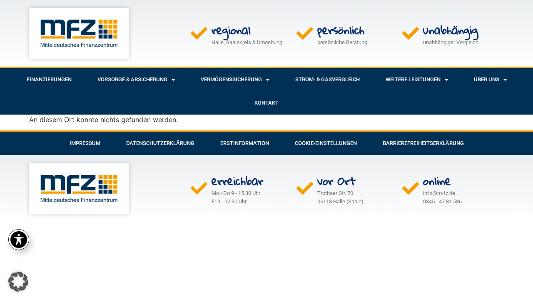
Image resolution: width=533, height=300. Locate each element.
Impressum (85, 143)
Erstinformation (244, 143)
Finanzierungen (49, 79)
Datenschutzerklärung (160, 143)
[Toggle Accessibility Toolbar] (19, 240)
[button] (18, 281)
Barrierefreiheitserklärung (423, 143)
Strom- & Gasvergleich (327, 79)
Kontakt (266, 103)
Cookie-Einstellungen (326, 143)
